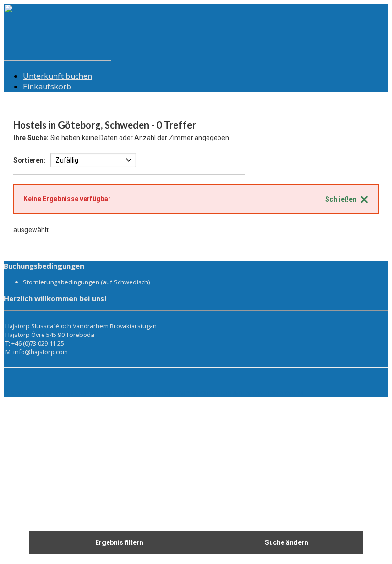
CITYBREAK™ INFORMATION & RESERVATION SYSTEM (229, 393)
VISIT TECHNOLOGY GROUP (50, 393)
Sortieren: (29, 160)
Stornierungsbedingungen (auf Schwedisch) (86, 282)
